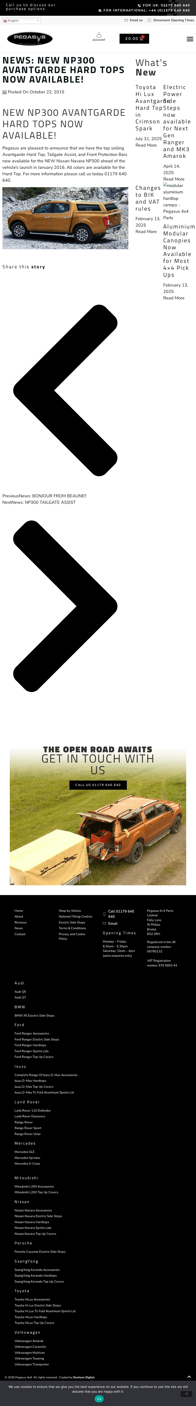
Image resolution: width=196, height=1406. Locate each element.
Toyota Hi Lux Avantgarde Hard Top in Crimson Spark (153, 108)
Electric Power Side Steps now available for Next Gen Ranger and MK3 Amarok (177, 121)
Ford (20, 1025)
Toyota (22, 1291)
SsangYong (26, 1261)
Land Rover (27, 1102)
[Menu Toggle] (190, 38)
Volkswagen (28, 1332)
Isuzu (21, 1066)
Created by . (77, 1377)
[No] (186, 1394)
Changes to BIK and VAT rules (148, 197)
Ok (99, 1399)
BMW (20, 1007)
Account (99, 40)
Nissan (22, 1201)
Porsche (24, 1243)
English (12, 20)
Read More (146, 145)
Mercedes (25, 1143)
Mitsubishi (27, 1178)
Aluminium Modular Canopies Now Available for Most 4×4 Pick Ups (179, 250)
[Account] (99, 35)
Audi (20, 983)
